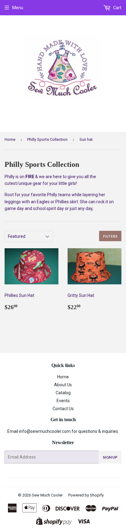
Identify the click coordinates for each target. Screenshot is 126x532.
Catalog (63, 392)
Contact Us (63, 408)
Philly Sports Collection (47, 139)
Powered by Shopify (86, 495)
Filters (110, 236)
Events (63, 400)
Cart (116, 7)
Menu (17, 7)
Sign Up (110, 457)
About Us (63, 384)
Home (10, 139)
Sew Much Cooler (47, 495)
